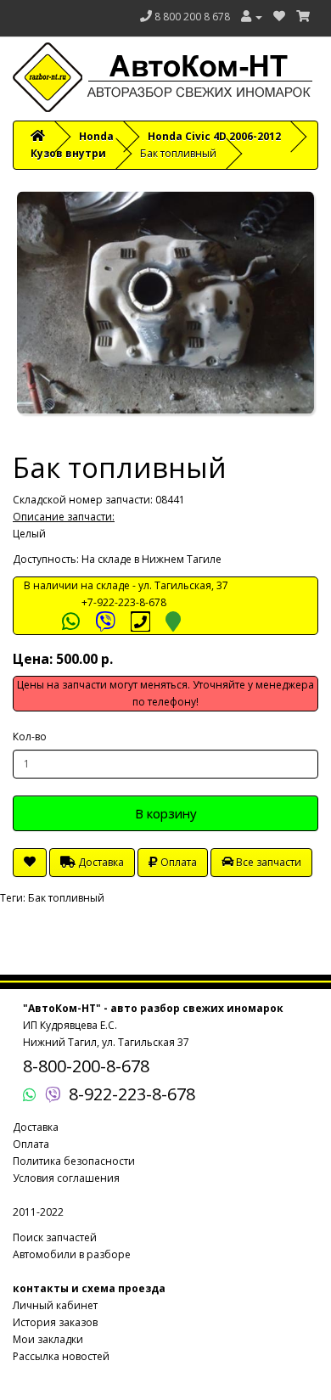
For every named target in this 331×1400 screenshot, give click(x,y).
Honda (96, 136)
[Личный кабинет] (251, 16)
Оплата (177, 862)
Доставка (100, 862)
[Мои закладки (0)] (279, 16)
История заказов (55, 1322)
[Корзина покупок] (303, 16)
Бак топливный (66, 898)
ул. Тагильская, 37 (183, 585)
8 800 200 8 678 (192, 16)
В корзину (166, 813)
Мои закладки (48, 1339)
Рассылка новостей (61, 1356)
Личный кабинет (55, 1305)
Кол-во (30, 736)
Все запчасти (267, 862)
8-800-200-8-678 (86, 1065)
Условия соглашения (66, 1178)
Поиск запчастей (55, 1237)
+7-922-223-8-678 (123, 602)
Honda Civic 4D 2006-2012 (214, 136)
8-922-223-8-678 (132, 1093)
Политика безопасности (74, 1161)
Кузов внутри (68, 153)
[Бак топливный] (165, 303)
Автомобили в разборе (72, 1254)
